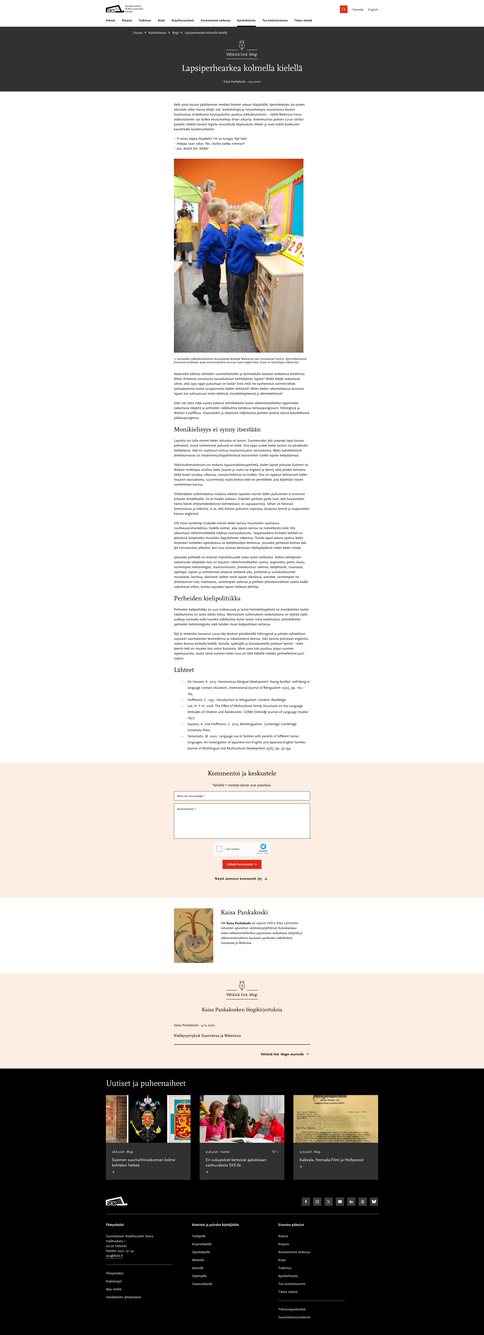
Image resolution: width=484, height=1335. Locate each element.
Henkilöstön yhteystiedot (123, 1297)
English (373, 9)
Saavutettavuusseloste (294, 1317)
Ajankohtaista (246, 20)
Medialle (198, 1260)
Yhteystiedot (114, 1273)
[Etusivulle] (116, 1204)
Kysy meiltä (113, 1289)
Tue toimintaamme (275, 20)
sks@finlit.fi (114, 1256)
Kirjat (161, 20)
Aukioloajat (114, 1281)
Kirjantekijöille (202, 1244)
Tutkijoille (199, 1236)
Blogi (175, 32)
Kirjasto (127, 20)
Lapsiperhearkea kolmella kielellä (206, 32)
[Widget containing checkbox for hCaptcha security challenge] (242, 849)
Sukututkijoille (202, 1284)
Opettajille (199, 1276)
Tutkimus (145, 20)
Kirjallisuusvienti (183, 20)
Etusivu (138, 32)
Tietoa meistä (303, 20)
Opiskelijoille (201, 1252)
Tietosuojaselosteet (292, 1309)
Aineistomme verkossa (215, 20)
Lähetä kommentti (240, 864)
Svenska (357, 9)
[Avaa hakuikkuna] (343, 9)
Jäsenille (197, 1268)
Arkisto (110, 20)
